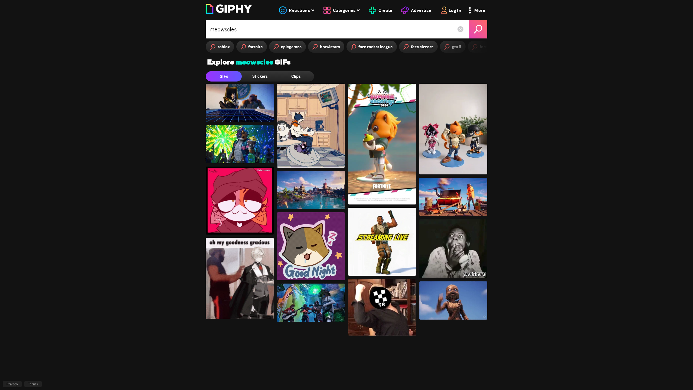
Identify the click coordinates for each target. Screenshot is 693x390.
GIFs (224, 76)
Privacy (12, 384)
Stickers (260, 76)
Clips (296, 76)
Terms (33, 384)
